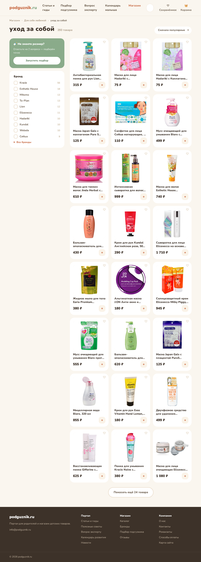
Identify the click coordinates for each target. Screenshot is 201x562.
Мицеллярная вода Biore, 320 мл (86, 412)
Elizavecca (37, 112)
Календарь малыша (113, 8)
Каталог (124, 521)
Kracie (37, 83)
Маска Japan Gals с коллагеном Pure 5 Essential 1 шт (86, 133)
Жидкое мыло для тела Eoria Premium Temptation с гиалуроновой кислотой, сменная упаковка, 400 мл (89, 300)
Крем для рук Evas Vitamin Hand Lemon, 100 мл (128, 412)
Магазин (135, 5)
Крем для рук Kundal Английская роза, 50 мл (128, 244)
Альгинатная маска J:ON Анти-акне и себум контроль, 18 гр (129, 300)
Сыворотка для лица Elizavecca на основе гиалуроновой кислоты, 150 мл (170, 244)
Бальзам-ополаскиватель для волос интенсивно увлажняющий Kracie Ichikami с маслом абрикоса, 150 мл (88, 244)
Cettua (37, 136)
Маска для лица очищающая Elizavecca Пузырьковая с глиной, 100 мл (172, 468)
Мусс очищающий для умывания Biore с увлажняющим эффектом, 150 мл (171, 133)
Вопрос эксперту (90, 8)
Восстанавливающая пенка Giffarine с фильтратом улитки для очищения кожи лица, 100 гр (87, 468)
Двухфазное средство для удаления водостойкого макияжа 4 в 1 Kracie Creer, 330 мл (172, 412)
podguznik (23, 8)
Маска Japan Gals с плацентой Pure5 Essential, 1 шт (169, 356)
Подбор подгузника (69, 8)
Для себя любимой (35, 20)
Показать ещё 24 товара (131, 492)
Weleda (37, 130)
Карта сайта (166, 542)
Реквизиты (165, 532)
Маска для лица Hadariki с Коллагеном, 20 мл (172, 77)
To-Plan (37, 100)
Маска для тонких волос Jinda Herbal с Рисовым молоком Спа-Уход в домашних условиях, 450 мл (89, 189)
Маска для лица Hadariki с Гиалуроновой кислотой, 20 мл (125, 77)
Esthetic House (37, 89)
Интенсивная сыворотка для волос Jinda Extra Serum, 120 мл (129, 189)
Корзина (186, 8)
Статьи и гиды (48, 8)
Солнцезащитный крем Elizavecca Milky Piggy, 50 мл (172, 300)
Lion (37, 106)
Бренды (125, 526)
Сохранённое (168, 8)
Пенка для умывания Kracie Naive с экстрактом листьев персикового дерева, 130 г (129, 468)
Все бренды (23, 142)
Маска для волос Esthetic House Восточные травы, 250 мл (171, 189)
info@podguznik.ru (20, 530)
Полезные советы (91, 526)
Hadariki (37, 118)
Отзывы (124, 537)
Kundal (37, 124)
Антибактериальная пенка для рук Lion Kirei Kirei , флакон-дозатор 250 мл (87, 77)
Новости (86, 542)
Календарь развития (93, 537)
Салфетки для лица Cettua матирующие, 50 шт (130, 133)
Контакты (164, 526)
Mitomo (37, 95)
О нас (162, 521)
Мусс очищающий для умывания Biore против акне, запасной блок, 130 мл (89, 356)
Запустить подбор (37, 60)
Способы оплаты (169, 537)
